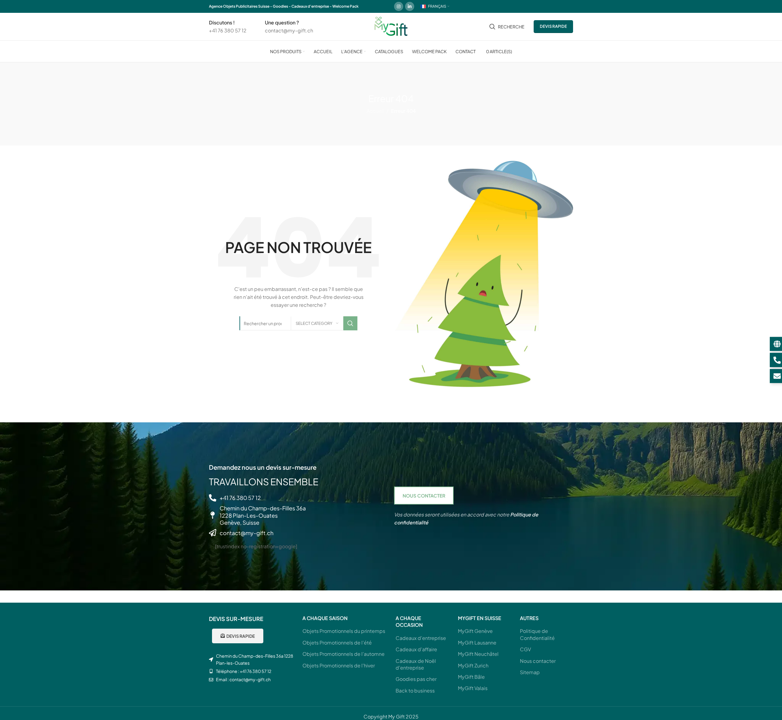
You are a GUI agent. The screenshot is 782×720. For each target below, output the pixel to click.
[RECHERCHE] (350, 323)
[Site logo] (391, 26)
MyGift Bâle (471, 677)
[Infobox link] (228, 26)
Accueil (375, 111)
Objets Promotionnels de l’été (337, 642)
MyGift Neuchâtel (478, 654)
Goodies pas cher (416, 679)
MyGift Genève (475, 631)
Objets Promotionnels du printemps (343, 631)
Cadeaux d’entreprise (421, 638)
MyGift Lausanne (477, 642)
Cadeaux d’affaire (416, 649)
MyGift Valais (473, 688)
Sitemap (530, 672)
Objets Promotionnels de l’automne (343, 654)
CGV (525, 649)
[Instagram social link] (398, 6)
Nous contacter (538, 661)
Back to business (415, 690)
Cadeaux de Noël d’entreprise (416, 664)
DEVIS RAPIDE (553, 26)
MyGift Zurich (473, 665)
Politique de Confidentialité (537, 634)
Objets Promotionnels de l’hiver (338, 665)
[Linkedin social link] (409, 6)
